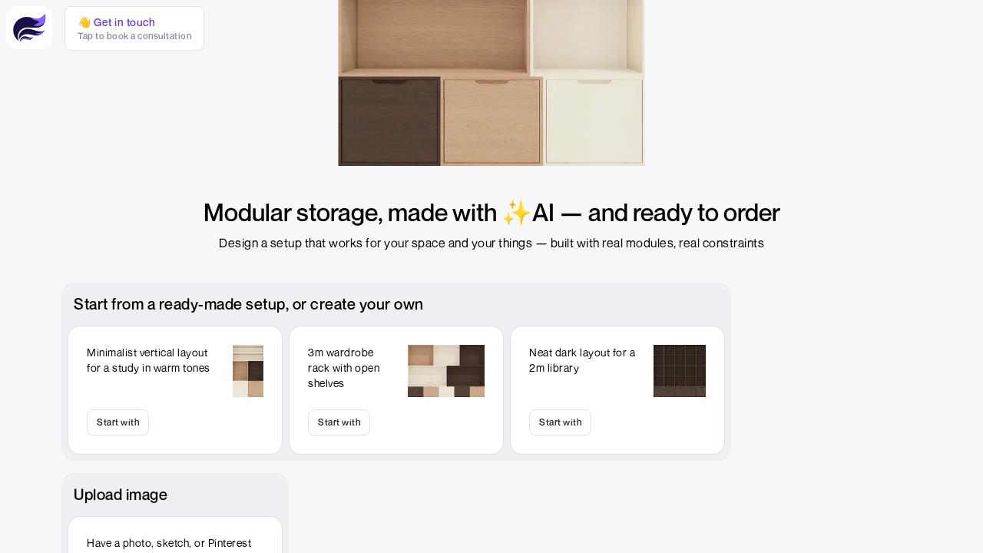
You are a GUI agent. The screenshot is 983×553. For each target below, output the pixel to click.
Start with (118, 422)
